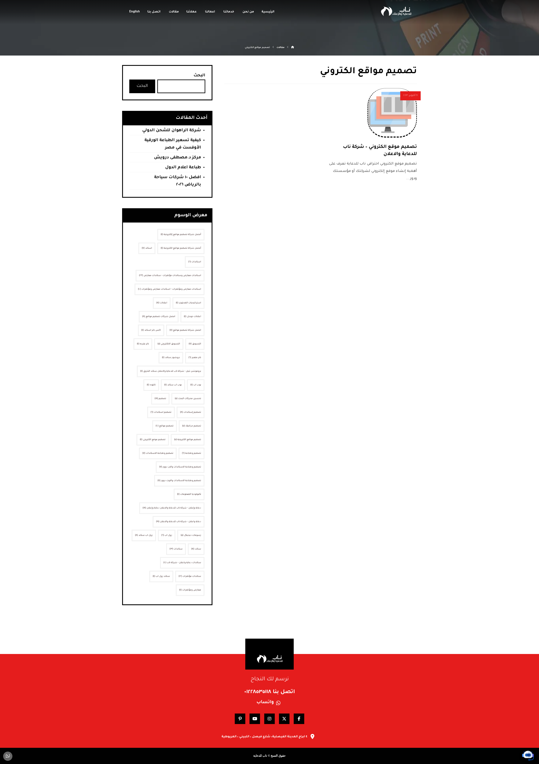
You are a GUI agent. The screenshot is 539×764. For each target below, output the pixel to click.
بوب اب (195, 385)
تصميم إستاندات (190, 412)
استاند (147, 248)
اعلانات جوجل (192, 316)
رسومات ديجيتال (191, 535)
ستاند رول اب (161, 576)
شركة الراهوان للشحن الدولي (171, 130)
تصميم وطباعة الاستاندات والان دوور (180, 467)
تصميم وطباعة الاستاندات (157, 453)
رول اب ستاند (144, 535)
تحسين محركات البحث (188, 398)
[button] (299, 719)
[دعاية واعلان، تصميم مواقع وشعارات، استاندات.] (396, 11)
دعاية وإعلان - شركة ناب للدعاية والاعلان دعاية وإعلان (172, 508)
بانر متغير (194, 357)
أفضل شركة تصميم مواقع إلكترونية (181, 234)
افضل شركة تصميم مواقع (185, 330)
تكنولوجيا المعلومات (189, 494)
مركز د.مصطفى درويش (177, 157)
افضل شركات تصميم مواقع (158, 316)
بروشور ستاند (171, 357)
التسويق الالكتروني (168, 344)
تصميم (160, 398)
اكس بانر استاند (151, 330)
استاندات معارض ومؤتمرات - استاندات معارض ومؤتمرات (169, 289)
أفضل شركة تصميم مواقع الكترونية (181, 248)
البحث (199, 75)
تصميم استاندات (161, 412)
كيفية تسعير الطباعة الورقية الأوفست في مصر (172, 144)
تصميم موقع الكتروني (152, 439)
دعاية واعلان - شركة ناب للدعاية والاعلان (178, 521)
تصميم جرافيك (191, 426)
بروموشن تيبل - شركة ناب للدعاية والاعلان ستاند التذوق (170, 371)
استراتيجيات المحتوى (188, 303)
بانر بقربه (143, 344)
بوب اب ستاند (173, 385)
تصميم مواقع (164, 426)
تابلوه (151, 385)
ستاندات (176, 549)
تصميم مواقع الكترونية (187, 439)
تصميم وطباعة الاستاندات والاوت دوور (179, 480)
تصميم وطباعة (191, 453)
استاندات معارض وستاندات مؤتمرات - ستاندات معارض (170, 275)
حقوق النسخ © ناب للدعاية (269, 755)
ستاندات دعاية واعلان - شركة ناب (182, 562)
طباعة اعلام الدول (183, 167)
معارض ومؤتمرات (190, 590)
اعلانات (161, 303)
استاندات (194, 262)
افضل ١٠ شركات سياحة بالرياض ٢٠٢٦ (177, 181)
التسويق (195, 344)
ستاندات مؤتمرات (190, 576)
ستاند (196, 549)
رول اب (166, 535)
